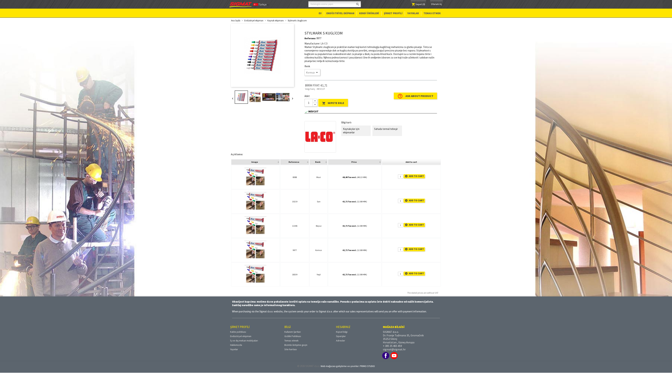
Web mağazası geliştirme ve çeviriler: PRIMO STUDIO (348, 366)
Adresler (340, 340)
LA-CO (324, 43)
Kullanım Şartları (292, 331)
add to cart (414, 176)
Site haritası (290, 349)
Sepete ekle (333, 103)
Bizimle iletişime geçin (295, 344)
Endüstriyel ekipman (340, 13)
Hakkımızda (236, 344)
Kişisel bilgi (342, 331)
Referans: (310, 38)
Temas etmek (432, 13)
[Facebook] (385, 355)
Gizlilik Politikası (292, 336)
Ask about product (415, 96)
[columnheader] (255, 162)
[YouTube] (394, 355)
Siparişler (341, 336)
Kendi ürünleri (369, 13)
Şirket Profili (393, 13)
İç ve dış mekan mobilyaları (244, 340)
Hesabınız (343, 327)
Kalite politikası (238, 331)
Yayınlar (413, 13)
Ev (320, 13)
